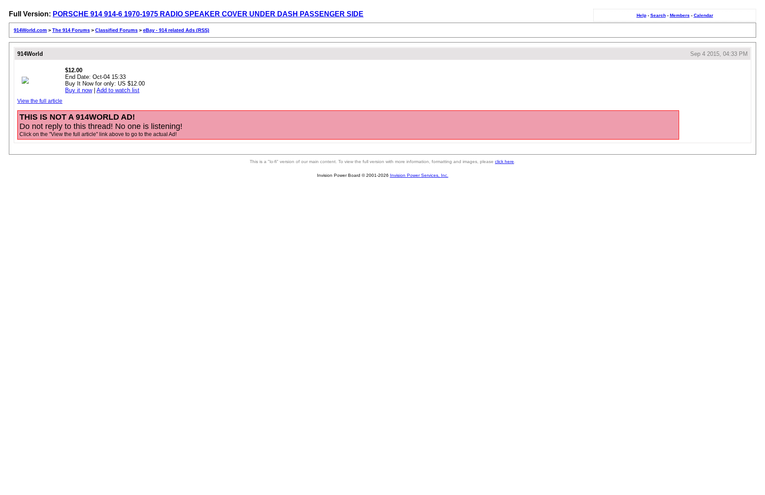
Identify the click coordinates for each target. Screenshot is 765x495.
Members (680, 15)
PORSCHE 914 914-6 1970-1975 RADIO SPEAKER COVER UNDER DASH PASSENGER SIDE (208, 14)
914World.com (30, 30)
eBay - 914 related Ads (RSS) (176, 30)
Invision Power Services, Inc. (419, 175)
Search (658, 15)
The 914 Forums (71, 30)
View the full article (39, 101)
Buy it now (78, 90)
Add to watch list (118, 90)
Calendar (703, 15)
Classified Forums (116, 30)
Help (641, 15)
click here (504, 161)
